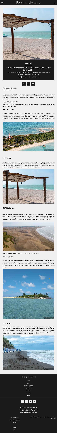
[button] (2, 3)
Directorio (14, 427)
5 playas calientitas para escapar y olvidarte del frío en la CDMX (28, 69)
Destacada (28, 63)
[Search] (54, 3)
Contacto (14, 424)
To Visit (28, 383)
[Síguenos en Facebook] (22, 401)
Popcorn (28, 390)
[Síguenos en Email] (30, 401)
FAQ (14, 429)
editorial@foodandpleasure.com (28, 412)
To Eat (28, 380)
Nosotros (14, 422)
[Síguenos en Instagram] (26, 401)
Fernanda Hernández (11, 88)
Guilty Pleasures (28, 385)
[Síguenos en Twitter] (34, 401)
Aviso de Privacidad (14, 417)
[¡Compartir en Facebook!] (24, 84)
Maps (28, 395)
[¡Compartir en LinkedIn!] (28, 84)
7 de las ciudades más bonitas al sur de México (27, 253)
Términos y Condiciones (14, 420)
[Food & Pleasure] (28, 2)
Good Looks (28, 388)
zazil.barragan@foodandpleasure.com (28, 409)
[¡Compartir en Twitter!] (33, 84)
